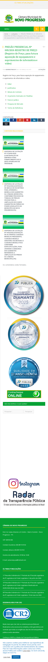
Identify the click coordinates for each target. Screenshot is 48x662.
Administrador (11, 69)
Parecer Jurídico (13, 100)
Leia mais (26, 650)
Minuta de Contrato (14, 92)
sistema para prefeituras (30, 624)
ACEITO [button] (16, 657)
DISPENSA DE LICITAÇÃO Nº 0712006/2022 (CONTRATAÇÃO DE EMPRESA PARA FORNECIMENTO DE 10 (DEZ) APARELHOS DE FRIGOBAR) (13, 157)
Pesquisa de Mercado (15, 104)
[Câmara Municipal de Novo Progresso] (24, 18)
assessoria (18, 627)
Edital (9, 84)
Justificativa (11, 88)
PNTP (12, 637)
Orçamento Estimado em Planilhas (20, 96)
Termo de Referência (15, 108)
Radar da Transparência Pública (28, 637)
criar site (16, 624)
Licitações (41, 69)
